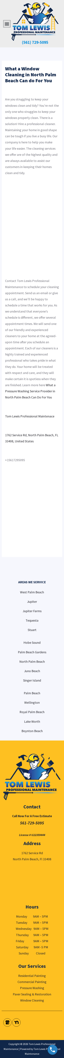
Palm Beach (32, 693)
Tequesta (32, 620)
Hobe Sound (32, 642)
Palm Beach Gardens (32, 652)
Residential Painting (32, 976)
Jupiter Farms (32, 611)
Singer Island (32, 680)
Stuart (32, 630)
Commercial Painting (32, 982)
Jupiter (32, 601)
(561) (26, 42)
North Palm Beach (32, 661)
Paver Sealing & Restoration (32, 994)
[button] (7, 23)
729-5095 (39, 42)
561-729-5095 (32, 823)
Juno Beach (32, 671)
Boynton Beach (32, 731)
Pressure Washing (32, 988)
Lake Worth (32, 721)
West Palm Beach (32, 592)
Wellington (32, 702)
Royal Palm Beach (32, 712)
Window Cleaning (32, 1000)
